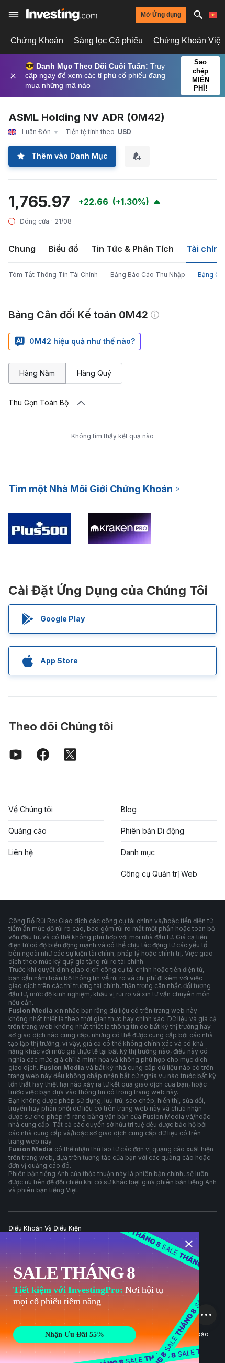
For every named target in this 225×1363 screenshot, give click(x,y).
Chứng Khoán (36, 40)
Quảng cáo (27, 830)
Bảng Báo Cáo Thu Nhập (147, 275)
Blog (129, 809)
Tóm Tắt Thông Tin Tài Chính (53, 275)
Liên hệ (20, 852)
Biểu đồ (63, 248)
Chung (22, 248)
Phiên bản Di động (152, 830)
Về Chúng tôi (30, 809)
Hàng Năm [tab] (37, 373)
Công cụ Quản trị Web (159, 873)
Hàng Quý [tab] (94, 373)
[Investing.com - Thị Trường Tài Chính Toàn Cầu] (61, 14)
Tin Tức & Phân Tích (132, 248)
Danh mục (138, 852)
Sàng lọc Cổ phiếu (108, 40)
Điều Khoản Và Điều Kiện (45, 1228)
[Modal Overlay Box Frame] (99, 1297)
